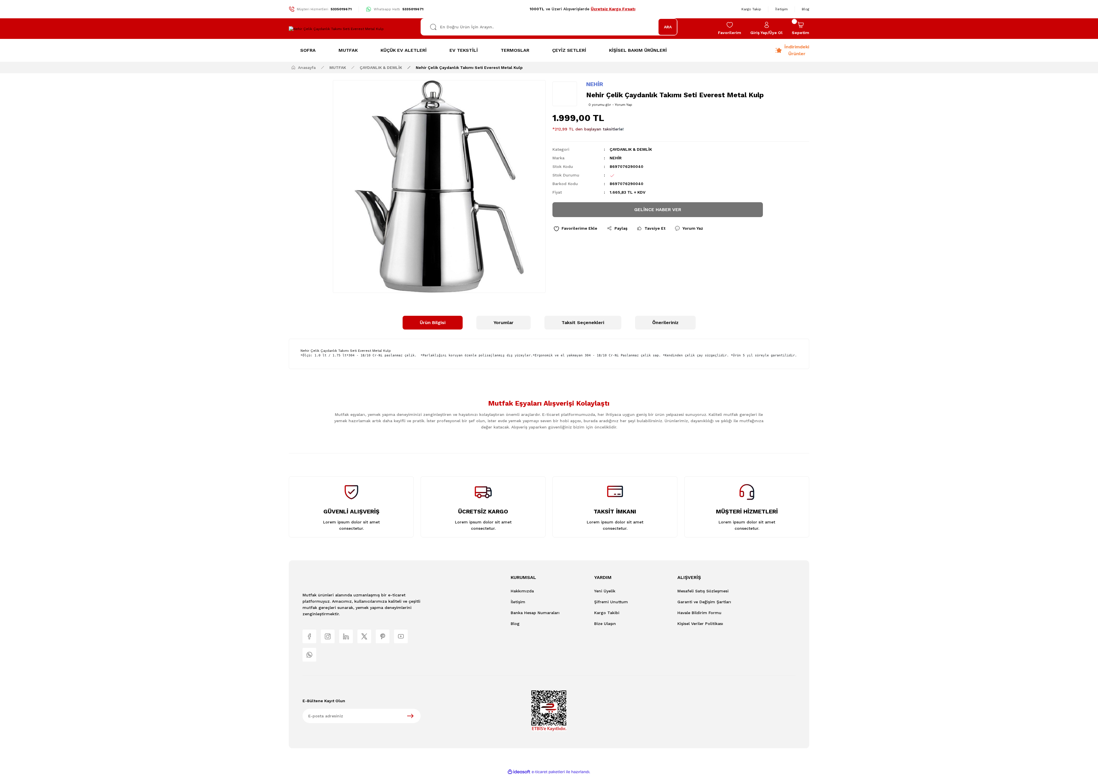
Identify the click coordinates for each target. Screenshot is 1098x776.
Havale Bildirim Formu (699, 612)
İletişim (518, 602)
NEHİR (594, 84)
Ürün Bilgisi (432, 322)
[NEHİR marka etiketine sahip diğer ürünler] (564, 94)
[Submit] (410, 716)
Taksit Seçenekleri (583, 322)
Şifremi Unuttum (611, 602)
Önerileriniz (665, 322)
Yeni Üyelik (604, 591)
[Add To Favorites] (575, 228)
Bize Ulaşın (605, 623)
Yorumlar (504, 322)
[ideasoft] (519, 772)
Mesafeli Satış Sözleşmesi (703, 591)
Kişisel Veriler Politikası (700, 623)
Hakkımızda (522, 591)
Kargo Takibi (606, 612)
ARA (668, 27)
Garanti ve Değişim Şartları (704, 602)
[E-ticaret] (548, 772)
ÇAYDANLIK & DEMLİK (631, 149)
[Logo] (336, 28)
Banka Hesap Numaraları (535, 612)
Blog (515, 623)
